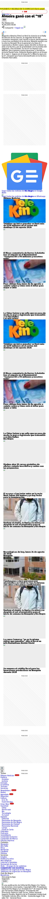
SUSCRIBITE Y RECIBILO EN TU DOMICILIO (22, 9)
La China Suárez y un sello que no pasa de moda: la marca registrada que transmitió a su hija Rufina (24, 315)
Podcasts (4, 833)
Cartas (4, 828)
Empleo (4, 857)
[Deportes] (4, 14)
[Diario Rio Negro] (3, 883)
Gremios (5, 779)
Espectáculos (7, 802)
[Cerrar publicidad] (2, 768)
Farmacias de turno (9, 864)
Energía (4, 783)
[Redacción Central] (4, 18)
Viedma (4, 853)
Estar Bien (7, 804)
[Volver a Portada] (24, 11)
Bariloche (5, 850)
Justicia (5, 781)
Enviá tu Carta (7, 829)
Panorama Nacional (10, 826)
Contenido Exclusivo (9, 837)
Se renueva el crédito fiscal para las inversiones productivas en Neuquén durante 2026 (22, 670)
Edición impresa (7, 840)
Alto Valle (4, 846)
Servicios (4, 788)
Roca (3, 848)
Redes (3, 792)
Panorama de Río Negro (12, 822)
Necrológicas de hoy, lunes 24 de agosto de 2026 (24, 553)
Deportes (6, 14)
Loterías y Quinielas (9, 862)
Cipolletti (4, 851)
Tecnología (6, 813)
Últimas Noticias (10, 776)
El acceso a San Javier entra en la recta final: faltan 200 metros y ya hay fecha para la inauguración (22, 495)
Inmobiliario (6, 835)
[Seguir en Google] (3, 34)
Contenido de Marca (9, 839)
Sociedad (4, 806)
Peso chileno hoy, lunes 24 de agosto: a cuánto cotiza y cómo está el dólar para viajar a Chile (23, 286)
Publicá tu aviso (7, 859)
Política (4, 777)
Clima (4, 808)
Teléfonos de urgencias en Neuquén (16, 871)
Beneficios (5, 875)
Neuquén (4, 844)
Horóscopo (6, 809)
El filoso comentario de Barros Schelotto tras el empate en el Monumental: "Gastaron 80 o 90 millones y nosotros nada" (24, 256)
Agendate (7, 794)
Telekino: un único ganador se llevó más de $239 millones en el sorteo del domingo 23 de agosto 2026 (23, 225)
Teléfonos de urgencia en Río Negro (16, 870)
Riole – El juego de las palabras (13, 866)
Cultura (3, 798)
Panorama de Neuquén (11, 820)
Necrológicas (6, 860)
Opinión (4, 817)
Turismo (4, 786)
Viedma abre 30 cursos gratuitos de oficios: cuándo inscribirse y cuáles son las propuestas (23, 466)
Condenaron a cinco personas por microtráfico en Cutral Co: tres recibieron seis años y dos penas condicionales (23, 583)
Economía (5, 785)
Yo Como (5, 815)
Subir (5, 881)
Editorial (5, 819)
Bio (3, 811)
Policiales (4, 831)
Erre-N (5, 800)
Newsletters (8, 790)
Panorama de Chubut (10, 824)
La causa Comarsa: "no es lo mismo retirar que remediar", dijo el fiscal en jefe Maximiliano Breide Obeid (22, 641)
